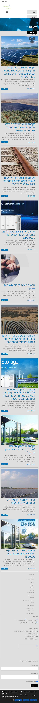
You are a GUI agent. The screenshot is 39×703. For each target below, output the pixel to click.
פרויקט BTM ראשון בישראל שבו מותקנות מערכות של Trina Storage (18, 234)
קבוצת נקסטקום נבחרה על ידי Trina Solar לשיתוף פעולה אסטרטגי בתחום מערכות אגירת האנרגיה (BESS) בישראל (19, 394)
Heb (3, 1)
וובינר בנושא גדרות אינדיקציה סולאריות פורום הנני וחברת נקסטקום (20, 553)
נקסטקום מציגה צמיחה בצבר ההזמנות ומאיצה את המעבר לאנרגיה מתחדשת (20, 127)
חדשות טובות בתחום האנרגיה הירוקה (19, 286)
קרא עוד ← (4, 89)
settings (4, 697)
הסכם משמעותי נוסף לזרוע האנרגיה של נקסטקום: (21, 501)
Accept (33, 700)
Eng (6, 1)
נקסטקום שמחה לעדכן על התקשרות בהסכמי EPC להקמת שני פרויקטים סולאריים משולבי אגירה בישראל (18, 72)
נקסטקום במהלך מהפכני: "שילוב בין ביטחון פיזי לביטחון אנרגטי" (20, 449)
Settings (18, 700)
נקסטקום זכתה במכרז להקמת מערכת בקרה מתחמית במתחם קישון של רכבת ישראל (19, 181)
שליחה (32, 32)
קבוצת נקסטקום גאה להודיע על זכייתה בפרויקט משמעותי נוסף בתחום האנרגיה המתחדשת (18, 339)
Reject (26, 700)
